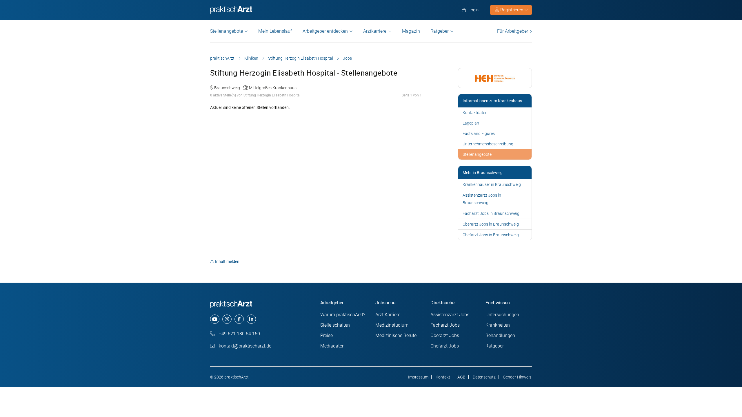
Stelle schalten (335, 325)
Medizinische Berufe (396, 335)
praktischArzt (222, 58)
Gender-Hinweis (517, 377)
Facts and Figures (479, 133)
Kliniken (251, 58)
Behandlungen (500, 335)
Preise (326, 335)
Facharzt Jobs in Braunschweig (491, 213)
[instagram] (227, 319)
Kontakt (443, 377)
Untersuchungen (502, 314)
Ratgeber (439, 31)
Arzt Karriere (387, 314)
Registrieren (511, 9)
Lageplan (471, 123)
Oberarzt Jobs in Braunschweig (491, 224)
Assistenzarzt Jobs (449, 314)
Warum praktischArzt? (342, 314)
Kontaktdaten (475, 112)
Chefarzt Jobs (444, 346)
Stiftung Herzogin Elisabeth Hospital (300, 58)
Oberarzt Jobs (444, 335)
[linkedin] (251, 319)
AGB (461, 377)
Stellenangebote (226, 31)
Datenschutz (484, 377)
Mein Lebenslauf (275, 31)
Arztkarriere (374, 31)
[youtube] (214, 319)
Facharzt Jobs (445, 325)
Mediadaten (332, 346)
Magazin (411, 31)
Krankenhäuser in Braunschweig (492, 184)
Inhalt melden (227, 261)
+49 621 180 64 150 (239, 333)
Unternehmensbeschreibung (488, 144)
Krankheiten (497, 325)
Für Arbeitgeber (512, 31)
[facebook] (239, 319)
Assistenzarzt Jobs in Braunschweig (482, 199)
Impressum (418, 377)
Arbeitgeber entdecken (325, 31)
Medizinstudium (391, 325)
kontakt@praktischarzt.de (244, 346)
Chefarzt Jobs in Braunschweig (491, 235)
